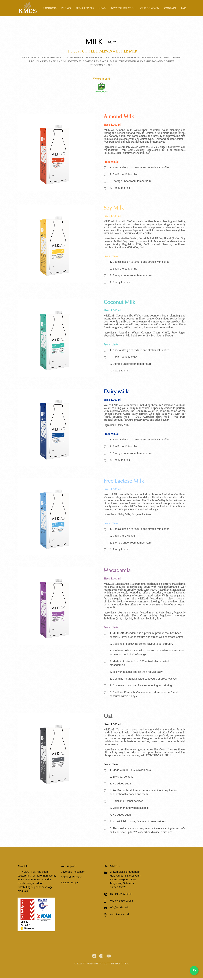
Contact (170, 8)
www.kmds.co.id (119, 914)
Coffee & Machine (71, 877)
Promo (66, 8)
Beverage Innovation (73, 871)
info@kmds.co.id (119, 907)
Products (50, 8)
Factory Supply (69, 882)
